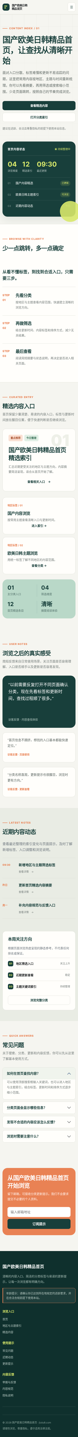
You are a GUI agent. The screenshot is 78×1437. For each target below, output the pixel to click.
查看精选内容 (39, 105)
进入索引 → (39, 525)
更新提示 (7, 1363)
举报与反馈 (9, 1382)
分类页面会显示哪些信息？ (27, 1108)
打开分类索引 (39, 117)
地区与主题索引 (11, 1325)
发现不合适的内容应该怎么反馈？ (32, 1122)
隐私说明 (7, 1395)
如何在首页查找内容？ (23, 1073)
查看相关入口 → (39, 481)
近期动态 (7, 1357)
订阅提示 (39, 1224)
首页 (5, 1319)
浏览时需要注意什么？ (23, 1136)
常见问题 (7, 1350)
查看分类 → (39, 565)
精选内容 (7, 1332)
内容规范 (7, 1388)
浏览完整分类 (39, 1000)
